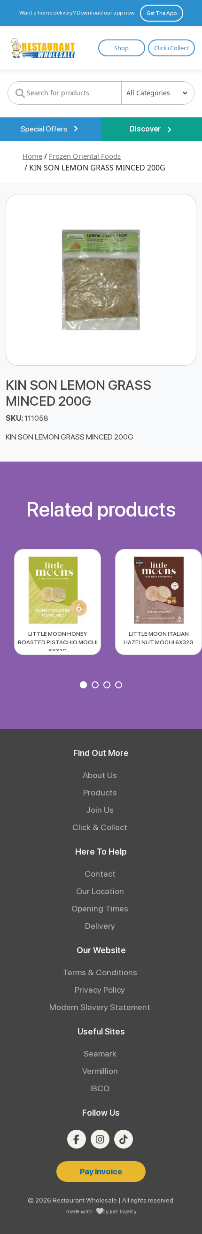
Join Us (100, 810)
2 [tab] (96, 686)
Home (32, 156)
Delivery (100, 926)
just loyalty (123, 1211)
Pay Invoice (101, 1171)
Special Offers (45, 128)
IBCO (99, 1088)
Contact (100, 874)
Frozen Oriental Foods (85, 156)
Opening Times (99, 908)
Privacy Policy (100, 990)
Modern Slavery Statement (99, 1007)
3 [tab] (108, 686)
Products (100, 792)
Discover (146, 128)
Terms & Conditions (100, 972)
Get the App (162, 13)
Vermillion (100, 1071)
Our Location (100, 891)
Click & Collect (99, 827)
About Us (100, 775)
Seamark (100, 1053)
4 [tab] (119, 686)
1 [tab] (84, 686)
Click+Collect (171, 48)
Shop (121, 48)
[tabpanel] (57, 602)
